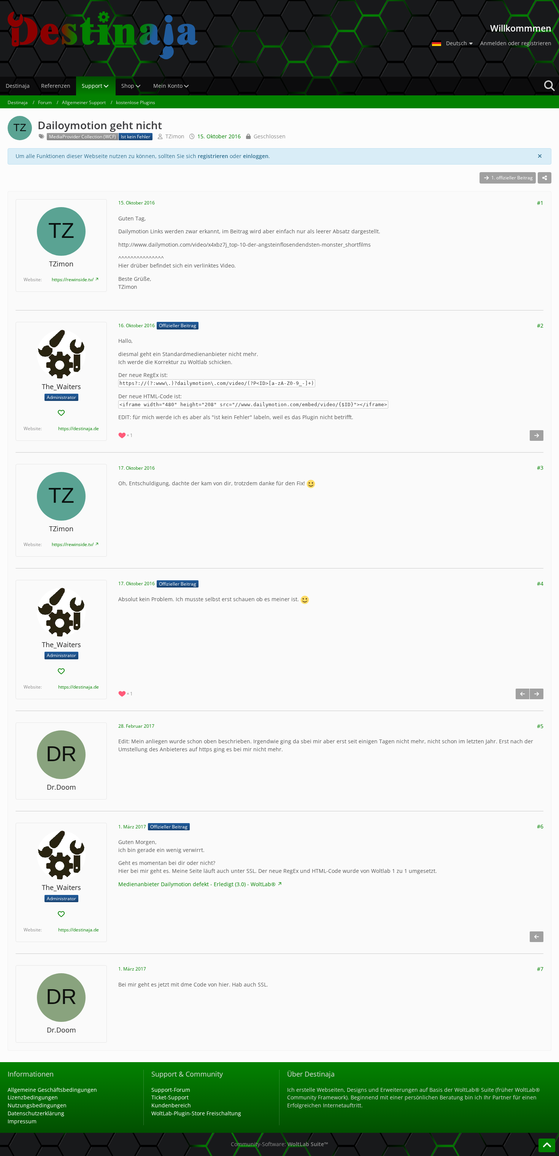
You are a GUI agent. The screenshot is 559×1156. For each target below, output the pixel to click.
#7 (540, 968)
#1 (540, 202)
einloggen (255, 156)
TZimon (174, 136)
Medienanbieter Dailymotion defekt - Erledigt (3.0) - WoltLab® (197, 884)
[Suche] (549, 85)
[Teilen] (544, 178)
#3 (540, 467)
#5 (540, 726)
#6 (540, 826)
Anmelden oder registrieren (515, 43)
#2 (540, 325)
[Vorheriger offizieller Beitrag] (522, 694)
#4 (540, 583)
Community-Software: (279, 1144)
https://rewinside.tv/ (73, 279)
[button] (453, 43)
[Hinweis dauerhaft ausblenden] (539, 156)
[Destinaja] (213, 35)
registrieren (213, 156)
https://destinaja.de (78, 428)
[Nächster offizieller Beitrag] (536, 435)
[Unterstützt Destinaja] (61, 413)
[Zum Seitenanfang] (546, 1145)
